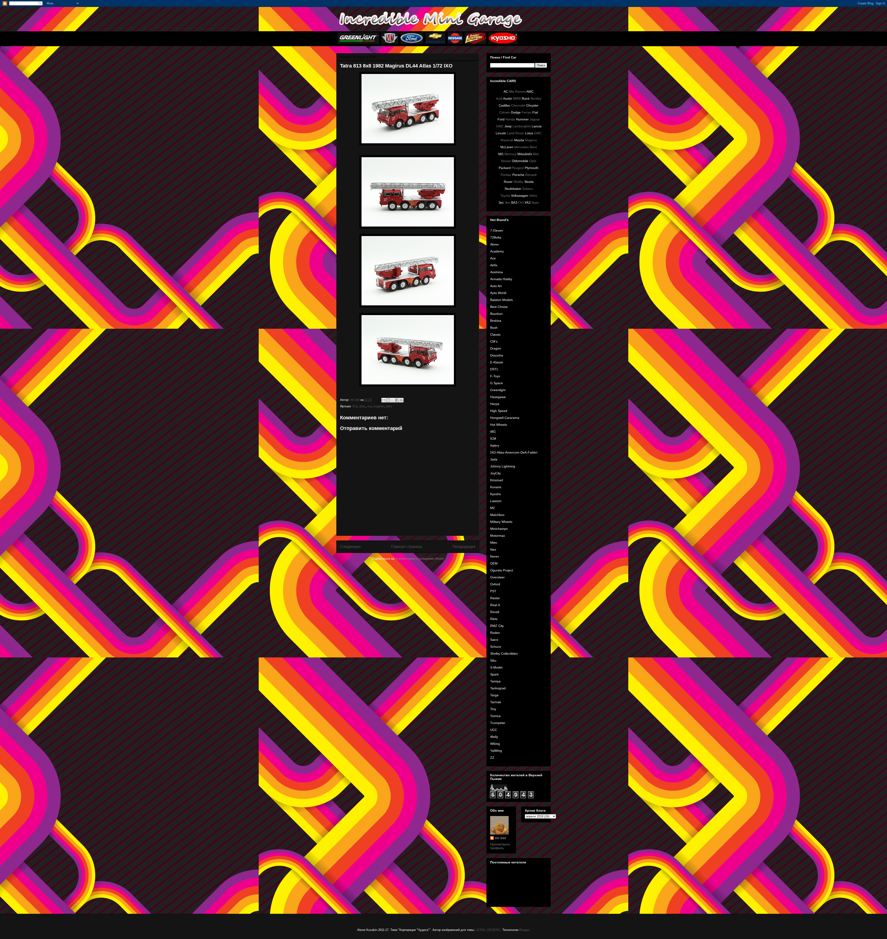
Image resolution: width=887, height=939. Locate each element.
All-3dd (500, 838)
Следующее (350, 547)
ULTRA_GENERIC (488, 930)
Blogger (524, 930)
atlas (362, 406)
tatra (389, 406)
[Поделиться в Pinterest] (401, 400)
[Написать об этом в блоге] (388, 400)
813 (354, 406)
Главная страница (406, 547)
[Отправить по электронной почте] (383, 400)
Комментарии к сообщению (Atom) (420, 558)
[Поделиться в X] (392, 400)
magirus (378, 406)
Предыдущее (464, 547)
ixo (369, 406)
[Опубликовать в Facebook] (397, 400)
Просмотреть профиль (500, 846)
